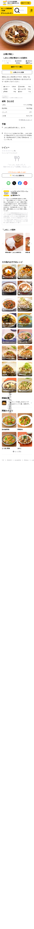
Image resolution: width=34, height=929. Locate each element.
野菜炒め (26, 460)
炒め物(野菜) (18, 460)
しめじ (4, 104)
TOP (3, 460)
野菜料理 (9, 460)
